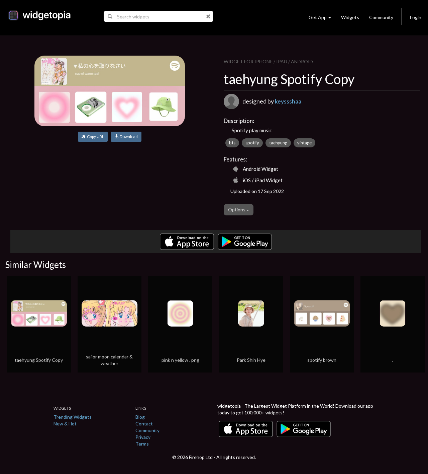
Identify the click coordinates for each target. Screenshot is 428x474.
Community (381, 17)
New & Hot (65, 423)
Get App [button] (318, 17)
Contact (144, 423)
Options (237, 209)
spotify (252, 142)
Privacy (142, 437)
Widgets (350, 17)
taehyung (278, 142)
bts (232, 142)
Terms (142, 444)
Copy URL (95, 136)
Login (415, 17)
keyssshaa (288, 101)
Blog (140, 417)
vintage (304, 142)
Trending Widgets (73, 417)
